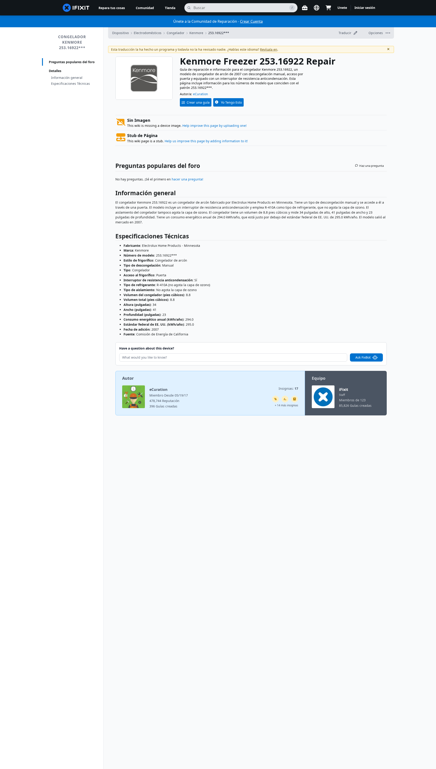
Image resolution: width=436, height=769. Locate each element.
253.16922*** (218, 33)
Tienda (170, 8)
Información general (66, 77)
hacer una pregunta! (187, 179)
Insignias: (288, 388)
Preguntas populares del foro (72, 62)
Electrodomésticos (147, 33)
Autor (128, 378)
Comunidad (145, 8)
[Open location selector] (316, 7)
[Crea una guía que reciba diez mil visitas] (275, 399)
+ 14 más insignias (286, 405)
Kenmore (196, 33)
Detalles (55, 71)
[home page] (76, 8)
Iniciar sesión (364, 7)
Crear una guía (198, 102)
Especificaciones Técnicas (70, 83)
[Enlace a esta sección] (113, 194)
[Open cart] (328, 7)
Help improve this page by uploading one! (214, 125)
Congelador (175, 33)
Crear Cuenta (251, 21)
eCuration (200, 94)
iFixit (343, 389)
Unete (342, 7)
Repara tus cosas (112, 8)
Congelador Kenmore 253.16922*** (72, 42)
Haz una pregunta (371, 166)
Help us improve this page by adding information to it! (206, 141)
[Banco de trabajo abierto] (304, 7)
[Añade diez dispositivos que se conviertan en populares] (285, 399)
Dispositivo (120, 33)
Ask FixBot (363, 357)
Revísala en (268, 49)
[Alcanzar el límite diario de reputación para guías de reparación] (294, 399)
